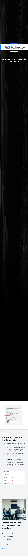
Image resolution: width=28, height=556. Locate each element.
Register (14, 45)
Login (14, 50)
